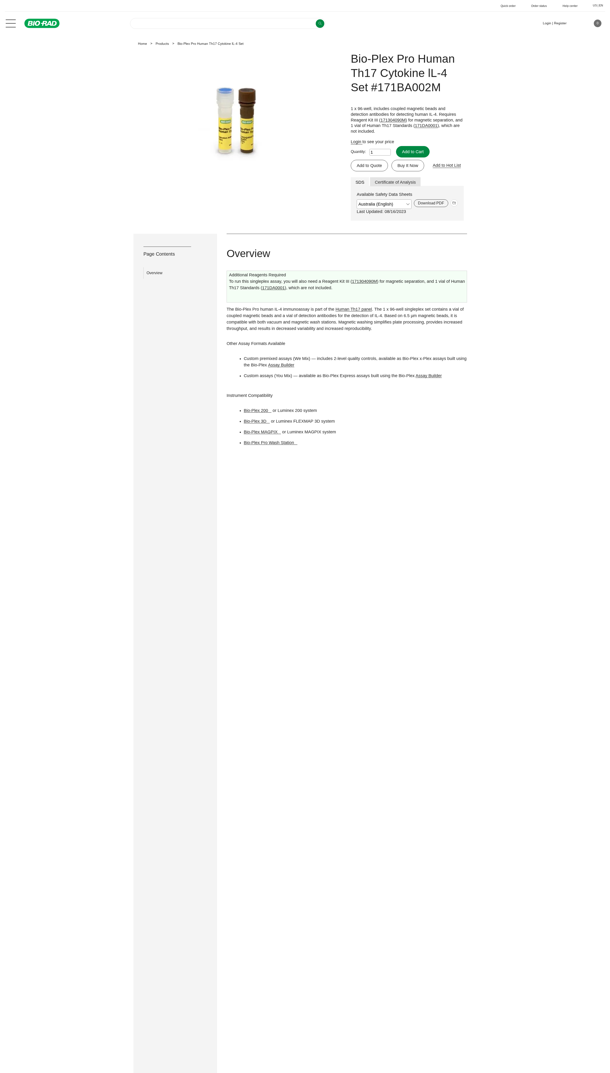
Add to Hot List (447, 165)
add (454, 203)
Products (162, 44)
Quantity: (358, 152)
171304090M (393, 120)
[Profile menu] (577, 23)
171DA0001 (426, 125)
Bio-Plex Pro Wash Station (269, 442)
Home (142, 44)
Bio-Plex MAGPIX (261, 432)
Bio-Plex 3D (255, 421)
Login (356, 141)
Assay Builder (281, 365)
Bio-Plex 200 (256, 410)
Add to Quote (369, 165)
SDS (360, 182)
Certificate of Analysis (395, 182)
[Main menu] (11, 23)
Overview (155, 273)
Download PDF (431, 203)
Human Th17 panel (354, 309)
